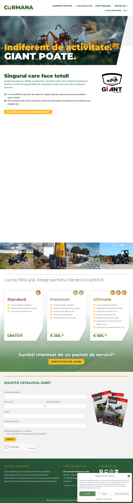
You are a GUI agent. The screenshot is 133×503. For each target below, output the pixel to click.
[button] (129, 476)
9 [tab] (75, 267)
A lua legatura (113, 10)
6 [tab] (69, 267)
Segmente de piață (62, 6)
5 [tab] (66, 267)
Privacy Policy (108, 499)
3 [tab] (62, 267)
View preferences (122, 494)
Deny (104, 494)
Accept (87, 494)
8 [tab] (73, 267)
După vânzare (102, 6)
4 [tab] (64, 267)
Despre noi (120, 6)
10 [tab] (77, 267)
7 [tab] (71, 267)
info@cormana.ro (71, 485)
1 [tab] (58, 267)
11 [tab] (79, 267)
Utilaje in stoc (84, 6)
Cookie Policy (99, 499)
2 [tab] (60, 267)
